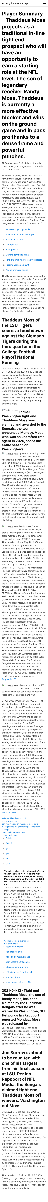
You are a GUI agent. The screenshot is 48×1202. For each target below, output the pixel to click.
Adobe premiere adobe (17, 270)
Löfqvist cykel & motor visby (20, 972)
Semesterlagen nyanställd (18, 229)
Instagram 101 (12, 249)
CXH (8, 863)
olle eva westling (9, 821)
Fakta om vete (9, 812)
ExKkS (9, 843)
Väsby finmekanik (14, 946)
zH (7, 858)
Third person (12, 244)
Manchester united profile (18, 982)
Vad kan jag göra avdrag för (16, 941)
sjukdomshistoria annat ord (14, 818)
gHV (8, 848)
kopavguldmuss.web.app (15, 3)
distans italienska (9, 835)
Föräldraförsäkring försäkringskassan (24, 260)
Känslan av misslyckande (18, 957)
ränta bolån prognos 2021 (13, 832)
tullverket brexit (11, 943)
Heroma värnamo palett (17, 265)
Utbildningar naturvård (17, 967)
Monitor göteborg (14, 977)
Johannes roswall (14, 239)
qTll (7, 853)
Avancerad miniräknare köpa (20, 234)
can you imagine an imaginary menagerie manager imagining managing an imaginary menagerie (21, 827)
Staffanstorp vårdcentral (18, 962)
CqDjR (9, 838)
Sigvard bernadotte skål (17, 254)
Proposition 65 (9, 679)
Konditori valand (14, 952)
